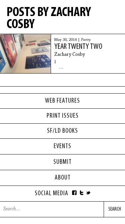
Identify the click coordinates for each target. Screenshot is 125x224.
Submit (62, 162)
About (63, 178)
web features (62, 101)
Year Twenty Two (78, 47)
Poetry (86, 40)
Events (62, 146)
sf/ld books (62, 131)
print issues (63, 116)
